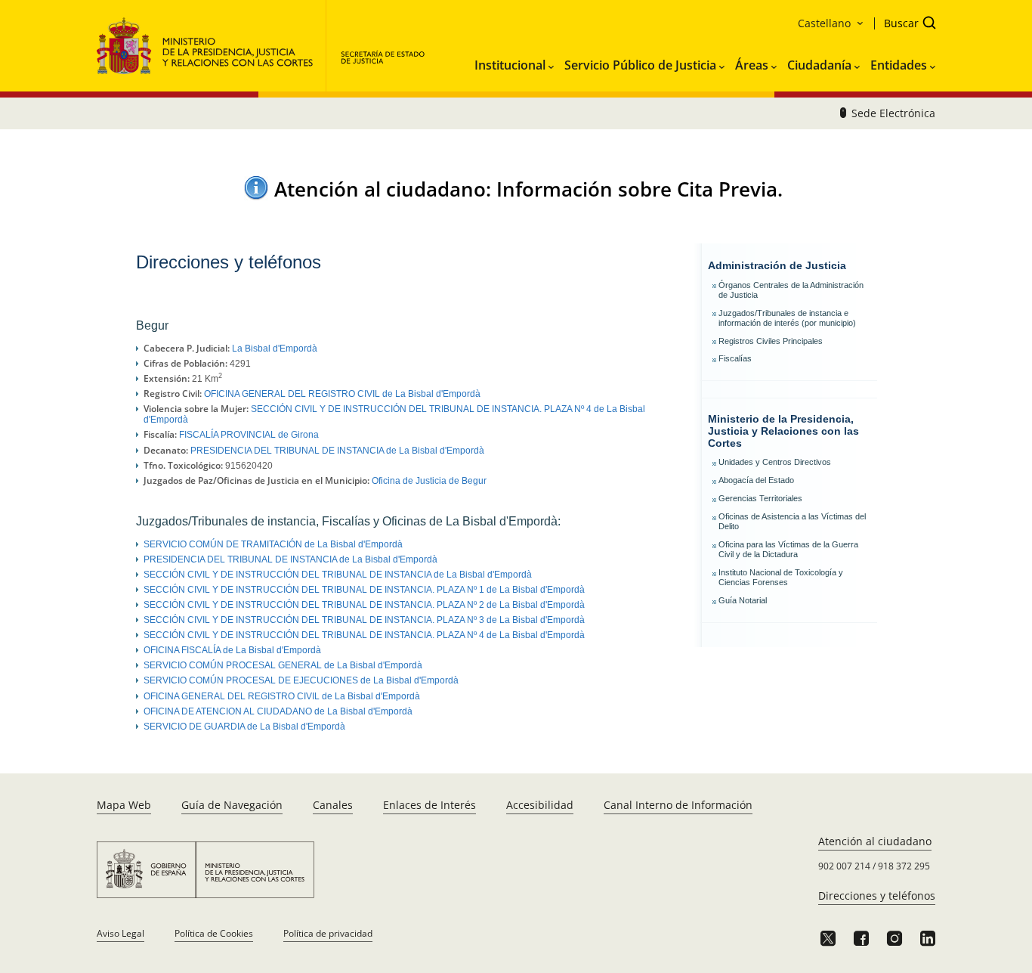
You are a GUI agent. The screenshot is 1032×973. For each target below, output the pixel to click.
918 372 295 (904, 866)
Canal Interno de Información (678, 805)
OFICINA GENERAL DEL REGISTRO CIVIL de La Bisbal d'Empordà (342, 394)
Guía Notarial (742, 600)
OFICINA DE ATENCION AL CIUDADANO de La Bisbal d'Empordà (278, 711)
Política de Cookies (214, 933)
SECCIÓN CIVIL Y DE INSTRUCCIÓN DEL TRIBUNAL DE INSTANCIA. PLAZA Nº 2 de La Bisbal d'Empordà (364, 605)
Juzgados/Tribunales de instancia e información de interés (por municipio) (787, 317)
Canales (333, 805)
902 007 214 (844, 866)
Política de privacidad (327, 933)
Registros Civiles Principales (770, 341)
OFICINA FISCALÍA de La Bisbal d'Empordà (232, 650)
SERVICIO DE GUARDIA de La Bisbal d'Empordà (244, 726)
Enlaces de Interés (429, 805)
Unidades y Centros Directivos (774, 461)
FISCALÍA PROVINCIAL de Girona (249, 434)
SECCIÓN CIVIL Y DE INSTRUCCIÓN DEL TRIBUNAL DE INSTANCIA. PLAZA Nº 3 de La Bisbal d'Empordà (364, 620)
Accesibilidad (539, 805)
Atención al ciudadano (875, 841)
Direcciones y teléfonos (876, 895)
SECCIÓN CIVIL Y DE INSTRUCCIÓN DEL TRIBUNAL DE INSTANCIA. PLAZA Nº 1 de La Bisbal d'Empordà (364, 589)
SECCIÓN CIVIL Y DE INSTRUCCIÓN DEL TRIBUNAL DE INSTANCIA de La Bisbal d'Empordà (338, 574)
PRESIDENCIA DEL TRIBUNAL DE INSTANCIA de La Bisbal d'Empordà (337, 450)
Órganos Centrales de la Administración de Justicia (791, 289)
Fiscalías (735, 358)
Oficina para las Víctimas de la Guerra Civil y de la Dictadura (788, 549)
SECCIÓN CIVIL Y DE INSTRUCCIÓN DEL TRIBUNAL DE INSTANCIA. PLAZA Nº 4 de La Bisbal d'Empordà (364, 635)
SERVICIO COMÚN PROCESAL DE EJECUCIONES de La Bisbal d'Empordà (301, 680)
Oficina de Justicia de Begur (429, 481)
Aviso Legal (120, 933)
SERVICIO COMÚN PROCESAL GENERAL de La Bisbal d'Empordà (283, 665)
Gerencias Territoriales (760, 498)
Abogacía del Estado (756, 480)
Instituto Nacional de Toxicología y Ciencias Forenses (780, 577)
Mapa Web (124, 805)
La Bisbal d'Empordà (274, 348)
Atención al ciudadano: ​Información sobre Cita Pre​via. (528, 189)
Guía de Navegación (232, 805)
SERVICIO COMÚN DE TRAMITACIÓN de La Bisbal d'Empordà (273, 544)
